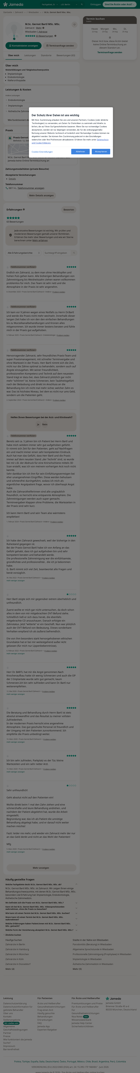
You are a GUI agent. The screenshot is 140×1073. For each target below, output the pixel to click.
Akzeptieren (101, 151)
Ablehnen (80, 151)
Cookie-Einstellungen (42, 152)
